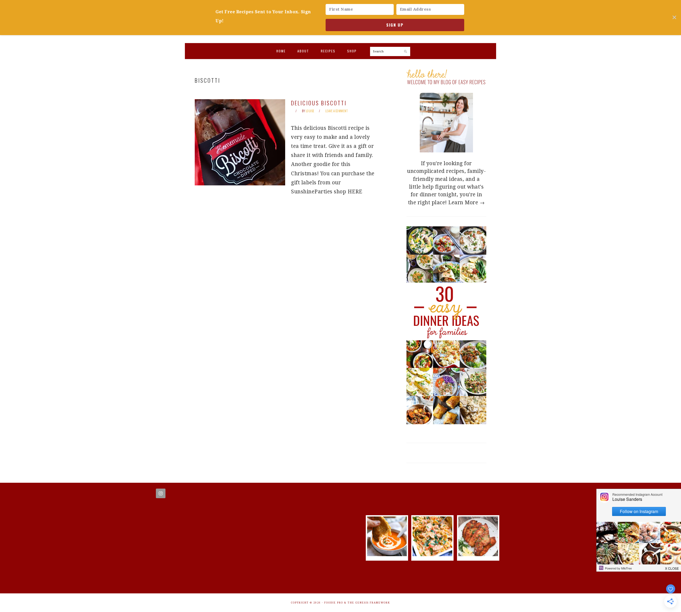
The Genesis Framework (369, 602)
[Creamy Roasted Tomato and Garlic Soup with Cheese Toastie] (387, 554)
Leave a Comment (336, 111)
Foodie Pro (333, 602)
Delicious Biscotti (319, 103)
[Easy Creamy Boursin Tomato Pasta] (432, 554)
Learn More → (466, 202)
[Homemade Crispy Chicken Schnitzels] (478, 554)
